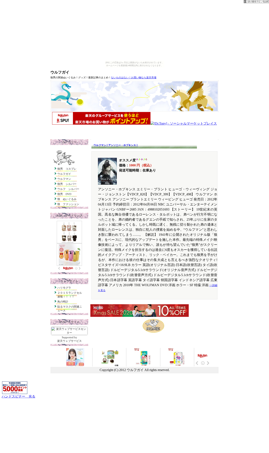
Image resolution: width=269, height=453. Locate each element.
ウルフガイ (59, 72)
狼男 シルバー (66, 184)
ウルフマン (64, 178)
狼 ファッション (68, 204)
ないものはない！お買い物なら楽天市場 (133, 77)
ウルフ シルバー (68, 189)
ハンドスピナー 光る (18, 396)
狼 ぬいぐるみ (66, 199)
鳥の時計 (62, 301)
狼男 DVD (64, 194)
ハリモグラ (64, 287)
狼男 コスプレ (66, 168)
